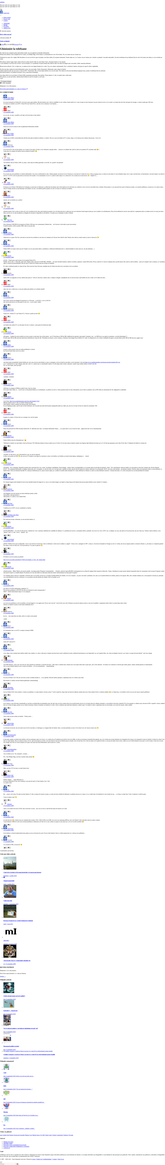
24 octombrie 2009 (8, 817)
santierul (9, 489)
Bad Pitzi (9, 503)
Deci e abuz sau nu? (6, 34)
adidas (9, 345)
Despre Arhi (6, 19)
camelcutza (10, 828)
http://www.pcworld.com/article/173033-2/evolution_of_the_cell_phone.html (24, 559)
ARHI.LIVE (6, 28)
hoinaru (11, 1135)
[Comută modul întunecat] (1, 8)
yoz (8, 815)
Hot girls (9, 712)
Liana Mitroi (10, 97)
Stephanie (10, 660)
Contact (5, 20)
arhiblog (2, 2)
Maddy (9, 598)
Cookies (54, 1159)
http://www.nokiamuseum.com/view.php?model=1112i (24, 401)
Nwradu (71, 1135)
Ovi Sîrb (42, 1135)
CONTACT (6, 1148)
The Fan (9, 220)
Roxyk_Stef (10, 775)
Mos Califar (10, 133)
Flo (8, 789)
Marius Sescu (36, 1135)
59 (21, 44)
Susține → (3, 976)
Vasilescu (65, 1135)
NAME (9, 477)
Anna (8, 182)
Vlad (8, 244)
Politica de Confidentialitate (43, 1159)
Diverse (16, 44)
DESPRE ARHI (7, 1143)
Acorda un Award (6, 81)
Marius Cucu (28, 1135)
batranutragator (11, 735)
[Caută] (17, 1164)
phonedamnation (11, 749)
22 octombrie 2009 (8, 99)
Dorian (9, 255)
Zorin (8, 195)
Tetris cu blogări (5, 41)
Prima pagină (7, 17)
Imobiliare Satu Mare (13, 515)
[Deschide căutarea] (1, 10)
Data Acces (61, 1159)
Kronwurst (17, 1135)
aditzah (9, 396)
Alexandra (10, 687)
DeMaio (9, 233)
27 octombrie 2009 (8, 841)
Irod (8, 1135)
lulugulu (9, 804)
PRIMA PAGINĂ (8, 1142)
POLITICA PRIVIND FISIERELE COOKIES (16, 1146)
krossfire (22, 1135)
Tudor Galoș (48, 1135)
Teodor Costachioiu (57, 1135)
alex (8, 637)
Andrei (5, 1135)
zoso (1, 1135)
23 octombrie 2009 (8, 689)
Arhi (2, 44)
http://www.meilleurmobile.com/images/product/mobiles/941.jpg (102, 362)
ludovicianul (10, 169)
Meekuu (9, 435)
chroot (33, 1159)
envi (8, 699)
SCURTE (6, 26)
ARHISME (6, 23)
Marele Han (10, 723)
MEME (5, 25)
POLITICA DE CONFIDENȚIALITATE (14, 1145)
